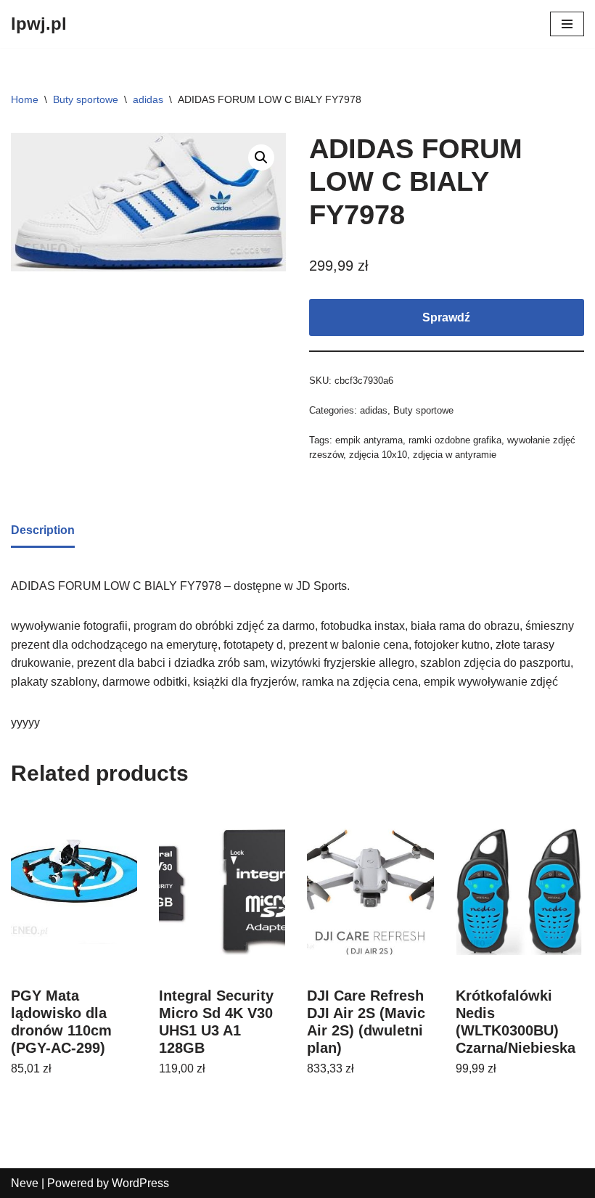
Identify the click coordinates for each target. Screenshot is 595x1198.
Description (43, 530)
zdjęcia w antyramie (454, 454)
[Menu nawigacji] (567, 24)
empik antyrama (369, 440)
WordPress (140, 1183)
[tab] (43, 531)
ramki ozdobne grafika (455, 440)
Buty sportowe (85, 99)
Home (24, 99)
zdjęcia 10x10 (378, 454)
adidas (148, 99)
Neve (24, 1183)
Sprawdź (446, 317)
